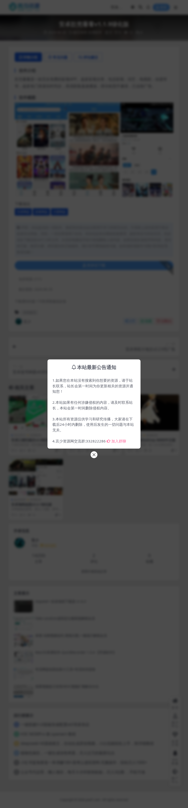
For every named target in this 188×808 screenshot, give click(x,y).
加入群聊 (118, 441)
